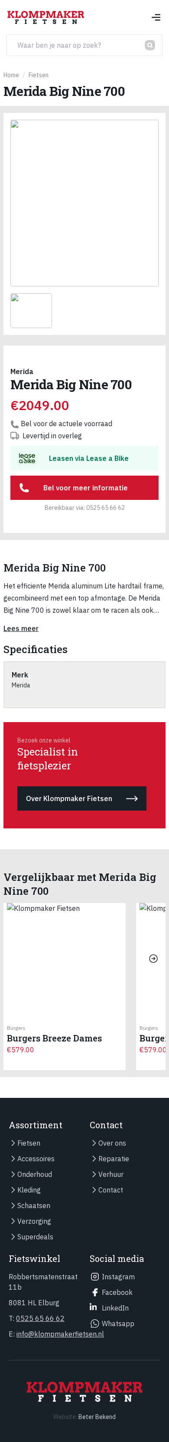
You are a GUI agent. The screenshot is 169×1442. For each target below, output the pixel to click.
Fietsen (28, 1143)
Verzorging (34, 1221)
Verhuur (111, 1174)
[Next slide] (153, 958)
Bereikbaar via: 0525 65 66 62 (85, 508)
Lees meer (21, 628)
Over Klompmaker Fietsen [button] (69, 798)
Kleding (29, 1190)
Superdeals (35, 1236)
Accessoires (36, 1158)
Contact (110, 1190)
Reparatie (113, 1158)
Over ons (112, 1143)
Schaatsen (33, 1205)
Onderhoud (34, 1174)
